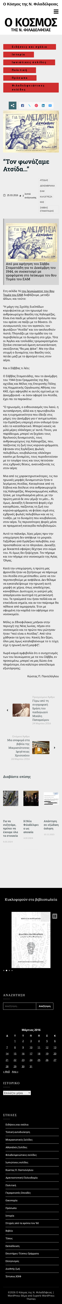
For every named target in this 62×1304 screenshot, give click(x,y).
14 (7, 1053)
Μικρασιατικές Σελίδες (19, 1139)
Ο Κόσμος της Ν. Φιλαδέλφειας (30, 4)
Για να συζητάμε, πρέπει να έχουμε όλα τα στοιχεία (10, 828)
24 (31, 1060)
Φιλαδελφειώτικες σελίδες (28, 87)
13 (55, 1047)
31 (31, 1066)
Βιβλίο (9, 1230)
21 (7, 1060)
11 (39, 1047)
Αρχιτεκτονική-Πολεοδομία (22, 1177)
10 (31, 1047)
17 (31, 1053)
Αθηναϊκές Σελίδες (16, 1147)
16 (23, 1053)
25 (39, 1060)
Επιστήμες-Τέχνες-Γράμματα (22, 1253)
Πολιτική (19, 70)
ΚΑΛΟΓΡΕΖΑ (46, 197)
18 (39, 1053)
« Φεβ (6, 1071)
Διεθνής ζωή (13, 1268)
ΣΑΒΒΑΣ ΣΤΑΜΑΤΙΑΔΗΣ (47, 209)
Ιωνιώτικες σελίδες (29, 62)
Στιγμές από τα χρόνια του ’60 (22, 1223)
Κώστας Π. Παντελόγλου (19, 1170)
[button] (54, 916)
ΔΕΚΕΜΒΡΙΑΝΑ (47, 186)
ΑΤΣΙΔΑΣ (44, 180)
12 (47, 1047)
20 (55, 1053)
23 (23, 1060)
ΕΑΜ (42, 191)
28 (7, 1066)
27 (55, 1060)
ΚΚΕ (42, 202)
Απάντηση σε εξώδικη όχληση (51, 824)
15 (15, 1053)
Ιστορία (18, 54)
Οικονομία (11, 1200)
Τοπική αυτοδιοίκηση (18, 1132)
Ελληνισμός (12, 1261)
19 (47, 1053)
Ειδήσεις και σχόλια (29, 46)
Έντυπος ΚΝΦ (13, 1276)
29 (15, 1066)
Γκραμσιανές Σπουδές (18, 1192)
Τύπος (9, 1238)
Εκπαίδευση (12, 1246)
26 (47, 1060)
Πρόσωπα (20, 78)
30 (23, 1066)
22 (15, 1060)
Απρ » (15, 1071)
